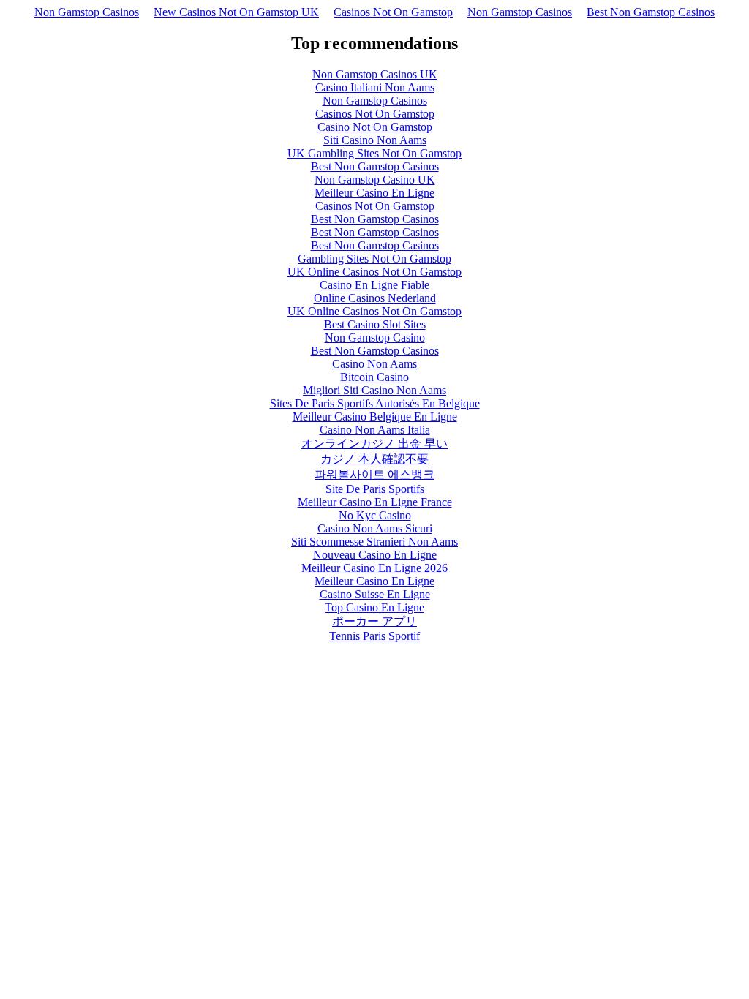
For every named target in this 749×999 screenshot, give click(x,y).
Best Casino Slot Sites (375, 324)
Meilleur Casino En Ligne (374, 192)
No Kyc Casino (375, 515)
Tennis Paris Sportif (374, 636)
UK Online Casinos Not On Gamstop (374, 271)
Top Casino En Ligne (374, 607)
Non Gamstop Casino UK (375, 179)
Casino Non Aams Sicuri (374, 528)
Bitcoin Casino (374, 377)
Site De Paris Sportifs (374, 489)
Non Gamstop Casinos (86, 12)
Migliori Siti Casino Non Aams (374, 390)
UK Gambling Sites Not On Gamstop (374, 153)
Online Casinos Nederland (375, 298)
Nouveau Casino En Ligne (375, 554)
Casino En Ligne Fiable (374, 285)
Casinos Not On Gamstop (393, 12)
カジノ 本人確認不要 (374, 459)
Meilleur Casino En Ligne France (375, 502)
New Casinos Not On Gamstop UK (236, 12)
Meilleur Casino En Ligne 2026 (374, 568)
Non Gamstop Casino (375, 337)
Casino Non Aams (374, 364)
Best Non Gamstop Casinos (651, 12)
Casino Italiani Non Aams (374, 87)
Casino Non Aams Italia (375, 429)
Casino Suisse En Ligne (375, 594)
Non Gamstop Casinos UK (374, 74)
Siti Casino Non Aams (374, 140)
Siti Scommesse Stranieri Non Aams (374, 541)
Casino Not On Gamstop (374, 127)
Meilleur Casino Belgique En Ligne (375, 416)
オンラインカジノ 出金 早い (374, 443)
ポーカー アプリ (374, 621)
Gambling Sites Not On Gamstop (374, 258)
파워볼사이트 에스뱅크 (374, 474)
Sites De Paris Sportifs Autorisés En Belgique (375, 403)
